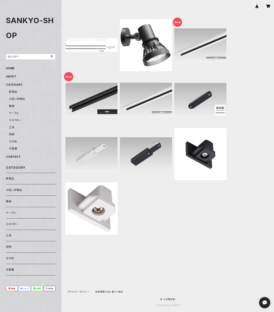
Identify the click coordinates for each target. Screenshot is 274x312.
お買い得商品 (17, 98)
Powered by (163, 305)
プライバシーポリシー (78, 291)
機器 (12, 105)
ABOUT (11, 76)
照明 (12, 134)
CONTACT (13, 156)
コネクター (15, 120)
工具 (12, 127)
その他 (13, 141)
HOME (10, 68)
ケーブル (14, 113)
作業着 (13, 148)
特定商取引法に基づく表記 (109, 291)
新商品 (13, 91)
